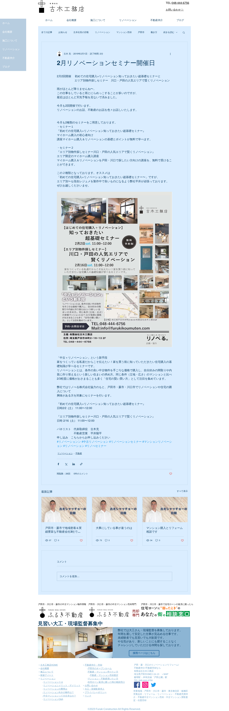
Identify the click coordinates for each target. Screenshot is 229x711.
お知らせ (62, 32)
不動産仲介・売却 (93, 665)
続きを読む (168, 32)
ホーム (6, 23)
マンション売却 (124, 32)
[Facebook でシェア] (58, 464)
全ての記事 (46, 32)
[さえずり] (153, 685)
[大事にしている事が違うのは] (114, 509)
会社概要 (7, 31)
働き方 (154, 32)
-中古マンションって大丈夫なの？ (59, 696)
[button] (183, 32)
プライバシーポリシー (96, 692)
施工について (9, 40)
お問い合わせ (91, 685)
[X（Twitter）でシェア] (65, 464)
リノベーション (11, 49)
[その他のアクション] (170, 54)
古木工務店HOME (49, 665)
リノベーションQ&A (53, 699)
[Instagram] (145, 685)
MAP (166, 674)
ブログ (6, 66)
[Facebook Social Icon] (137, 685)
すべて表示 (182, 491)
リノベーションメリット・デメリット (61, 685)
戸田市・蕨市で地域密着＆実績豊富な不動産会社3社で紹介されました (63, 530)
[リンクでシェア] (81, 464)
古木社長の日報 (81, 32)
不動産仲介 (8, 58)
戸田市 (141, 32)
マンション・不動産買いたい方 (103, 678)
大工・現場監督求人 (94, 689)
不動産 (78, 453)
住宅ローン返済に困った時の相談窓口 (106, 682)
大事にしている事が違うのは (114, 528)
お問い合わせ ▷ (175, 9)
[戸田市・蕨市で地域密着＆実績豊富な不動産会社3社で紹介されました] (63, 509)
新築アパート (46, 675)
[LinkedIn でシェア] (73, 464)
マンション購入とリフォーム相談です (164, 529)
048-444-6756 (180, 3)
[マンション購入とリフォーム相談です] (165, 509)
